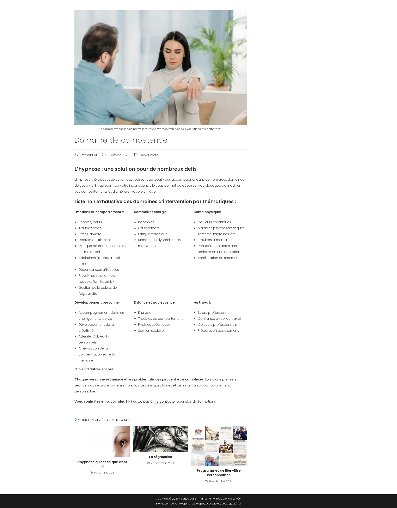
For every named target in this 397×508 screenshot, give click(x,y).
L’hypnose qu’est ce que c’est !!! (102, 464)
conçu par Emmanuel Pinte (198, 498)
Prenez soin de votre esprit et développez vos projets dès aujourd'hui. (198, 503)
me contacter (164, 401)
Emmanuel (88, 155)
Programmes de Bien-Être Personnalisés (219, 472)
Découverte (149, 155)
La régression (160, 457)
